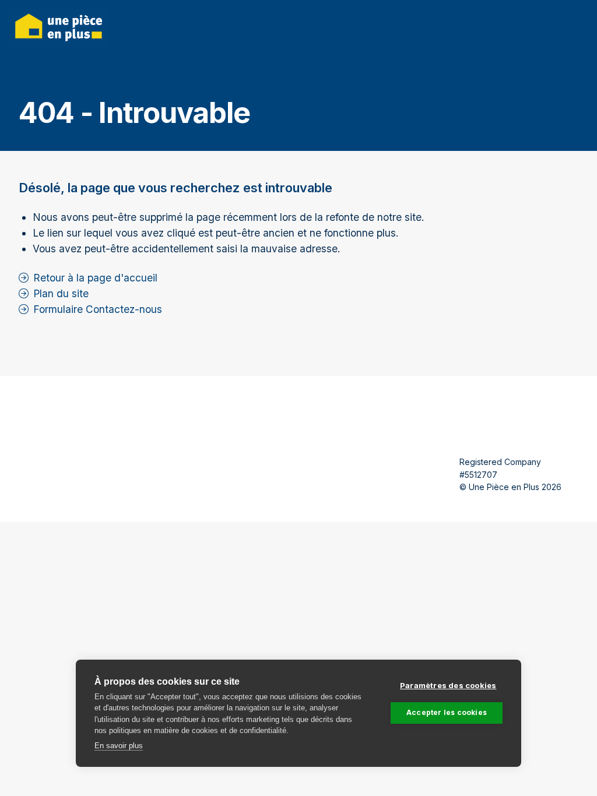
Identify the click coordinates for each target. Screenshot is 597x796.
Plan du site (61, 293)
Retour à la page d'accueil (95, 278)
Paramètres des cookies (448, 685)
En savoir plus (118, 745)
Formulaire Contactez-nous (97, 309)
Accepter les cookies (446, 712)
